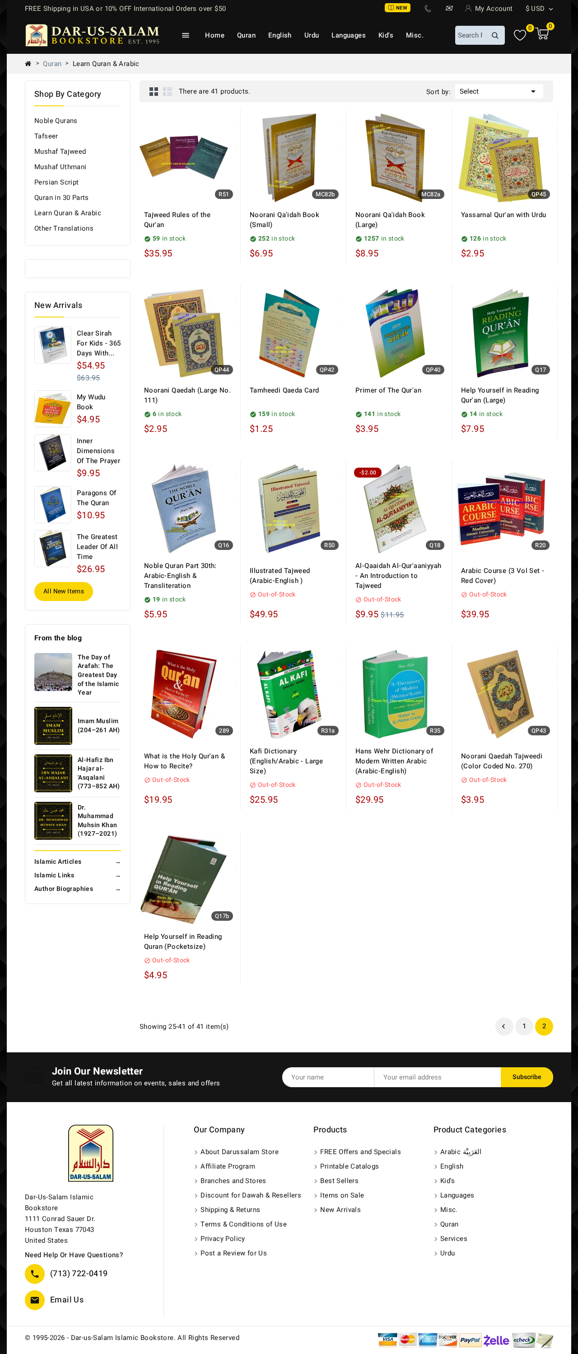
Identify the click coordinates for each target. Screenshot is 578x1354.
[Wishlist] (520, 35)
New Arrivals (340, 1210)
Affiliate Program (227, 1166)
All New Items (63, 591)
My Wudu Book (91, 402)
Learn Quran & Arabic (67, 213)
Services (453, 1239)
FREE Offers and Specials (360, 1152)
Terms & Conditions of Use (243, 1224)
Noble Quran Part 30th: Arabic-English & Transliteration (180, 576)
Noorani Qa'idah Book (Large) (390, 220)
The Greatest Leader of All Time (97, 547)
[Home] (31, 64)
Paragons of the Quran (96, 498)
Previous (503, 1026)
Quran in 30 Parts (61, 198)
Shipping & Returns (230, 1210)
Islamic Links (77, 875)
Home (214, 35)
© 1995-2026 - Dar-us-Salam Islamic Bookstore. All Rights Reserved (132, 1338)
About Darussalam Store (239, 1152)
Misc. (415, 35)
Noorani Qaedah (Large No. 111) (187, 395)
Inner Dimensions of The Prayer (98, 451)
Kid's (385, 35)
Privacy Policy (222, 1239)
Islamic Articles (77, 861)
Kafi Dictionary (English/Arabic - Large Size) (286, 761)
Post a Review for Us (233, 1253)
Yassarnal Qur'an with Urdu (503, 215)
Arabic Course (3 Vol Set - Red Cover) (502, 576)
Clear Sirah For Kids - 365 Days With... (99, 343)
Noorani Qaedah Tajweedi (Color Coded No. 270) (501, 761)
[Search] (495, 35)
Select (499, 91)
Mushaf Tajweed (60, 151)
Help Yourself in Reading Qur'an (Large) (500, 395)
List (167, 91)
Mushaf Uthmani (60, 167)
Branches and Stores (233, 1181)
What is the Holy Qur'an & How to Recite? (184, 761)
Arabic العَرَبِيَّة (460, 1152)
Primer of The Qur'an (388, 390)
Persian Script (56, 182)
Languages (348, 35)
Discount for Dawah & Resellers (250, 1195)
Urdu (311, 35)
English (280, 35)
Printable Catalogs (349, 1166)
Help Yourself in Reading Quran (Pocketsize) (183, 942)
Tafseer (46, 136)
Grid (153, 91)
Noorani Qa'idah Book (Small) (284, 220)
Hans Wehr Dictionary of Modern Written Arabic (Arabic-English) (394, 761)
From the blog (58, 638)
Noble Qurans (56, 121)
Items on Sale (342, 1195)
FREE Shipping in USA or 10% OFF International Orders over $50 (125, 9)
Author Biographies (77, 889)
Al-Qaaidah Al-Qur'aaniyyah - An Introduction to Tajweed (398, 576)
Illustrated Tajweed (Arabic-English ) (280, 576)
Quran (246, 35)
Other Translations (63, 228)
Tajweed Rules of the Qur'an (177, 220)
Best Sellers (339, 1181)
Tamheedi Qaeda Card (284, 390)
